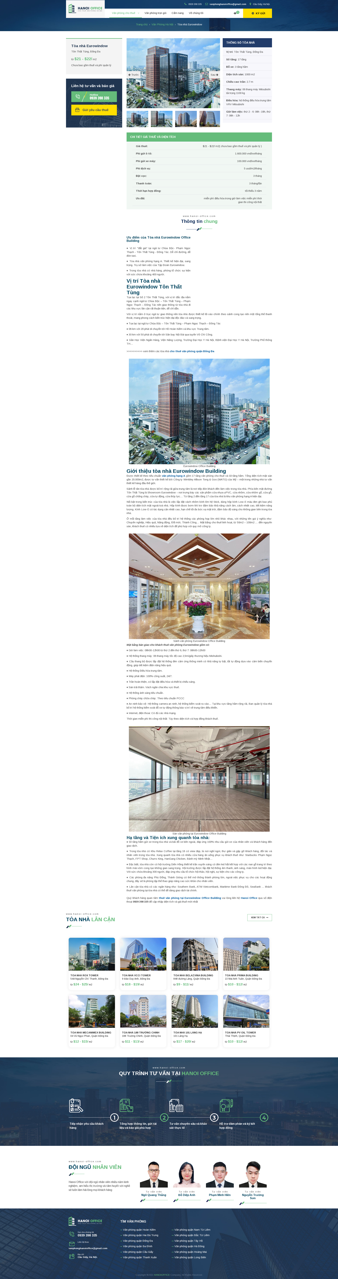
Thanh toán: (144, 183)
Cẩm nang (178, 12)
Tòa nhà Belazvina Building (193, 975)
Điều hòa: (232, 100)
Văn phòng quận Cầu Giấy (138, 1251)
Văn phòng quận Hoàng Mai (190, 1251)
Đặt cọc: (141, 175)
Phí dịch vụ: (143, 168)
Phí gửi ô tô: (144, 153)
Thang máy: (234, 89)
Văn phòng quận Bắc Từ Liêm (191, 1235)
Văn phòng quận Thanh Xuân (140, 1257)
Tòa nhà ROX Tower (84, 975)
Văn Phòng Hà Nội (162, 24)
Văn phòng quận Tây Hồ (188, 1240)
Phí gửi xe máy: (146, 161)
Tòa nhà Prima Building (241, 975)
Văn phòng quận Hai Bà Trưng (140, 1235)
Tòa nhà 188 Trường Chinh (140, 1032)
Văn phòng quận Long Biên (190, 1257)
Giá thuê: (142, 146)
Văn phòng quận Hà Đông (189, 1246)
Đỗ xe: (230, 66)
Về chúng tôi (196, 12)
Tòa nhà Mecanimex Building (90, 1032)
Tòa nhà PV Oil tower (240, 1032)
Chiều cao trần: (236, 81)
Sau (213, 74)
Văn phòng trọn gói (155, 12)
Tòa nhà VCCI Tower (136, 975)
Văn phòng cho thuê (124, 12)
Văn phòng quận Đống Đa (138, 1240)
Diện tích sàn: (235, 74)
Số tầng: (231, 59)
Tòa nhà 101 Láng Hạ (187, 1032)
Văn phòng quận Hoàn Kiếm (139, 1229)
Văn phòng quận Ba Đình (137, 1246)
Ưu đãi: (140, 198)
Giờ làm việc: (234, 111)
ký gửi (260, 13)
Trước (135, 74)
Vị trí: (229, 51)
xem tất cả (258, 917)
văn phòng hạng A (173, 475)
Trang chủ (142, 24)
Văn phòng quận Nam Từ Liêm (192, 1229)
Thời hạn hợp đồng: (148, 190)
